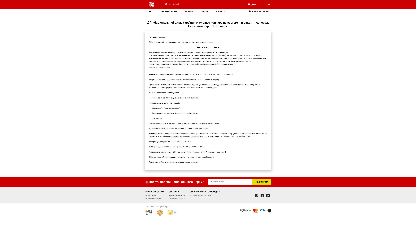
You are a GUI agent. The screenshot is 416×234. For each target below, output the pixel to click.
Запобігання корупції (177, 199)
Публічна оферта (151, 196)
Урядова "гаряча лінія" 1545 (200, 196)
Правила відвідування (153, 199)
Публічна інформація (177, 196)
